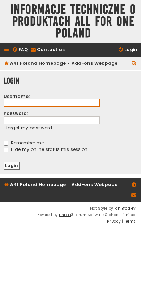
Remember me (26, 143)
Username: (17, 96)
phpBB (65, 215)
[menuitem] (20, 50)
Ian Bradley (125, 208)
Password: (16, 113)
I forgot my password (28, 127)
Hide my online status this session (48, 149)
